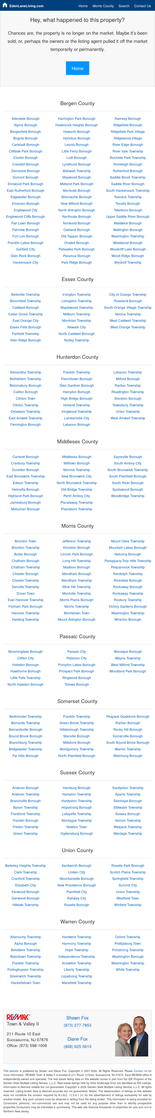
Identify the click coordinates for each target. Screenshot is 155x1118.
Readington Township (128, 391)
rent (146, 1107)
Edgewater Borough (26, 196)
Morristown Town (76, 613)
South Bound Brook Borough (128, 742)
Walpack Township (128, 826)
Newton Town (77, 826)
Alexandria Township (25, 372)
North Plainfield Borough (76, 755)
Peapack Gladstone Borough (128, 716)
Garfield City (25, 249)
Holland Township (76, 405)
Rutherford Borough (128, 170)
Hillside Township (25, 904)
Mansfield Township (76, 982)
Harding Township (25, 619)
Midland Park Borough (76, 183)
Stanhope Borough (128, 800)
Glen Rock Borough (25, 255)
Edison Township (25, 482)
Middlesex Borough (76, 456)
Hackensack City (25, 262)
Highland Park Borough (25, 495)
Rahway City (76, 898)
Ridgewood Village (128, 138)
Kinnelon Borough (76, 547)
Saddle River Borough (127, 183)
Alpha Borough (25, 943)
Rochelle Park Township (128, 157)
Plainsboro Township (76, 509)
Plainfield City (76, 891)
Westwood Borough (128, 242)
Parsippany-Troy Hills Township (128, 560)
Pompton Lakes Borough (76, 664)
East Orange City (26, 320)
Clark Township (25, 872)
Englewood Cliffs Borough (25, 216)
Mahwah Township (77, 170)
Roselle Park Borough (127, 865)
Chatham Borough (25, 560)
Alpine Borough (25, 124)
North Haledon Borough (25, 684)
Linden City (76, 872)
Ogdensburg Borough (76, 833)
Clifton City (25, 658)
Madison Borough (76, 567)
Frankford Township (25, 813)
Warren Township (128, 749)
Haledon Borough (25, 664)
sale (135, 1107)
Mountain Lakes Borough (128, 547)
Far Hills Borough (25, 755)
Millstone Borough (76, 742)
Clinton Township (25, 405)
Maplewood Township (76, 307)
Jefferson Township (76, 541)
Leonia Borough (77, 144)
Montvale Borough (77, 190)
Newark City (76, 327)
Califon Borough (25, 391)
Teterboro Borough (128, 210)
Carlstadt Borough (25, 144)
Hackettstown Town (25, 982)
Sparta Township (127, 794)
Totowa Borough (76, 684)
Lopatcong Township (76, 976)
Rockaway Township (127, 593)
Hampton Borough (77, 391)
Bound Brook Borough (25, 736)
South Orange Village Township (128, 307)
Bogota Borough (25, 138)
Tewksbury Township (127, 405)
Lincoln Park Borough (76, 554)
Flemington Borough (25, 424)
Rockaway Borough (128, 586)
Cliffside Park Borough (25, 151)
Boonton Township (26, 547)
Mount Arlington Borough (76, 619)
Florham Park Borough (26, 606)
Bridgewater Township (25, 749)
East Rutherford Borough (25, 190)
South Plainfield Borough (127, 476)
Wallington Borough (128, 229)
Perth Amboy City (77, 495)
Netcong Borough (128, 554)
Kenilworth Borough (76, 865)
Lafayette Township (76, 813)
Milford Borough (128, 378)
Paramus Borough (76, 255)
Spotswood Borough (127, 489)
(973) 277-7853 (77, 1025)
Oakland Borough (77, 229)
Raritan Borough (127, 722)
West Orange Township (127, 327)
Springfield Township (127, 878)
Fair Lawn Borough (25, 223)
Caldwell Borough (25, 307)
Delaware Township (25, 411)
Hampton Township (76, 794)
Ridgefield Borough (127, 124)
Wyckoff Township (127, 262)
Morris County (103, 5)
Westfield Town (127, 898)
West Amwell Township (128, 418)
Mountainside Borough (77, 878)
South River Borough (128, 482)
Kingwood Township (77, 411)
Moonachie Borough (76, 196)
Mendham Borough (76, 573)
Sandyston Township (127, 787)
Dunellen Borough (25, 469)
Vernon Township (128, 820)
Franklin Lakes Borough (25, 242)
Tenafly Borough (127, 203)
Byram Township (25, 807)
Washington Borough (128, 956)
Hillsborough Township (77, 729)
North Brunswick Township (77, 482)
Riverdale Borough (128, 580)
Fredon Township (25, 826)
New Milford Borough (77, 203)
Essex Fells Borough (25, 327)
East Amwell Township (26, 418)
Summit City (128, 885)
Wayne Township (128, 658)
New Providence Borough (76, 885)
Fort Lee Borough (25, 236)
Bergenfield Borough (25, 131)
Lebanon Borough (76, 424)
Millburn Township (76, 314)
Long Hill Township (77, 560)
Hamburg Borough (77, 787)
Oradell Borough (76, 242)
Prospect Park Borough (76, 671)
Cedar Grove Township (25, 314)
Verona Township (128, 314)
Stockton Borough (127, 398)
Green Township (25, 833)
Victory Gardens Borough (128, 606)
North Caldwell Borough (77, 333)
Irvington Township (77, 294)
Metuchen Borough (25, 509)
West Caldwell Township (128, 320)
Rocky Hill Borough (127, 729)
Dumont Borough (25, 177)
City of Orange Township (127, 294)
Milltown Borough (77, 463)
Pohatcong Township (127, 949)
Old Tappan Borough (76, 236)
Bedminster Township (25, 716)
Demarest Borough (25, 170)
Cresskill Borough (25, 164)
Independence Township (76, 956)
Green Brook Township (77, 722)
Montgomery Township (77, 749)
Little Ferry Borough (77, 151)
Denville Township (25, 586)
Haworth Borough (76, 131)
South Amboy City (127, 463)
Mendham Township (77, 580)
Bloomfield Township (25, 300)
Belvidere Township (25, 949)
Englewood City (25, 210)
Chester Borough (25, 573)
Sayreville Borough (128, 456)
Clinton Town (25, 398)
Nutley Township (76, 340)
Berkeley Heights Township (25, 865)
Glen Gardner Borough (77, 385)
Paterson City (77, 658)
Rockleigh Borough (127, 164)
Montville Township (76, 593)
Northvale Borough (76, 216)
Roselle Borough (76, 904)
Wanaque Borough (128, 651)
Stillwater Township (127, 807)
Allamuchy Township (25, 936)
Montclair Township (76, 320)
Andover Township (26, 794)
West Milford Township (128, 664)
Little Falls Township (25, 677)
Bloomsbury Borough (25, 385)
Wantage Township (128, 833)
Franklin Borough (25, 820)
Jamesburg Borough (25, 502)
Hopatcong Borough (77, 807)
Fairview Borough (25, 229)
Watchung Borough (127, 755)
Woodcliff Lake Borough (128, 249)
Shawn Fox (77, 1017)
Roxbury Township (128, 599)
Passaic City (76, 651)
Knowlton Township (76, 963)
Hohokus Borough (76, 138)
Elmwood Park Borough (25, 183)
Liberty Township (76, 969)
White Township (128, 969)
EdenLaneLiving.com (26, 5)
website (14, 1071)
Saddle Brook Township (128, 177)
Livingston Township (76, 300)
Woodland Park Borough (127, 671)
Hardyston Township (76, 800)
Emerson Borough (25, 203)
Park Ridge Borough (76, 262)
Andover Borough (25, 787)
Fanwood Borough (25, 891)
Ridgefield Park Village (128, 131)
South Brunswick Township (128, 469)
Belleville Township (25, 294)
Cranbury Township (25, 463)
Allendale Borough (26, 118)
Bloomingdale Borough (25, 651)
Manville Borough (77, 736)
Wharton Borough (127, 619)
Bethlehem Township (25, 378)
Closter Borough (25, 157)
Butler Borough (25, 554)
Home (83, 5)
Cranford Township (25, 878)
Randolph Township (128, 573)
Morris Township (76, 606)
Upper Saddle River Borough (128, 216)
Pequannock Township (128, 567)
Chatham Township (25, 567)
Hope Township (76, 949)
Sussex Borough (127, 813)
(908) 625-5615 (77, 1046)
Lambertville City (76, 418)
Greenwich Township (25, 976)
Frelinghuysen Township (25, 969)
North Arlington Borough (76, 210)
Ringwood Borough (76, 677)
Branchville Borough (25, 800)
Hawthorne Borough (25, 671)
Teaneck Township (128, 196)
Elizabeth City (25, 885)
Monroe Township (76, 469)
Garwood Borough (26, 898)
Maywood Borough (77, 177)
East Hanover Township (25, 599)
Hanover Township (26, 613)
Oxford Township (127, 936)
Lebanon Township (128, 372)
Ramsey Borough (128, 118)
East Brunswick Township (25, 476)
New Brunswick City (77, 476)
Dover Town (26, 593)
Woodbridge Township (127, 495)
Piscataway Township (76, 502)
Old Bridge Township (76, 489)
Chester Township (25, 580)
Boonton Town (25, 541)
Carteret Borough (25, 456)
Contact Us (142, 5)
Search (124, 5)
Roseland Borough (128, 300)
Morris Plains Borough (76, 599)
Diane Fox (77, 1038)
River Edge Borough (127, 144)
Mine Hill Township (77, 586)
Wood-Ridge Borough (128, 255)
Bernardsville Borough (25, 729)
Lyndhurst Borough (76, 164)
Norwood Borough (77, 223)
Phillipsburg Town (128, 943)
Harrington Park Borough (76, 118)
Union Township (128, 411)
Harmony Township (76, 943)
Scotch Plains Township (128, 872)
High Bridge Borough (76, 398)
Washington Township (127, 236)
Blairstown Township (25, 956)
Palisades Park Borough (77, 249)
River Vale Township (127, 151)
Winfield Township (127, 904)
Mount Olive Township (127, 541)
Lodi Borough (77, 157)
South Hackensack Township (128, 190)
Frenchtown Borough (76, 378)
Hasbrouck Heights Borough (76, 124)
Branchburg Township (25, 742)
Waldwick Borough (128, 223)
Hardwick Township (76, 936)
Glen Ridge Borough (25, 340)
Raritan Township (128, 385)
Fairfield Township (25, 333)
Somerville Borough (128, 736)
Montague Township (77, 820)
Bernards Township (25, 722)
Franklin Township (76, 372)
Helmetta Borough (25, 489)
